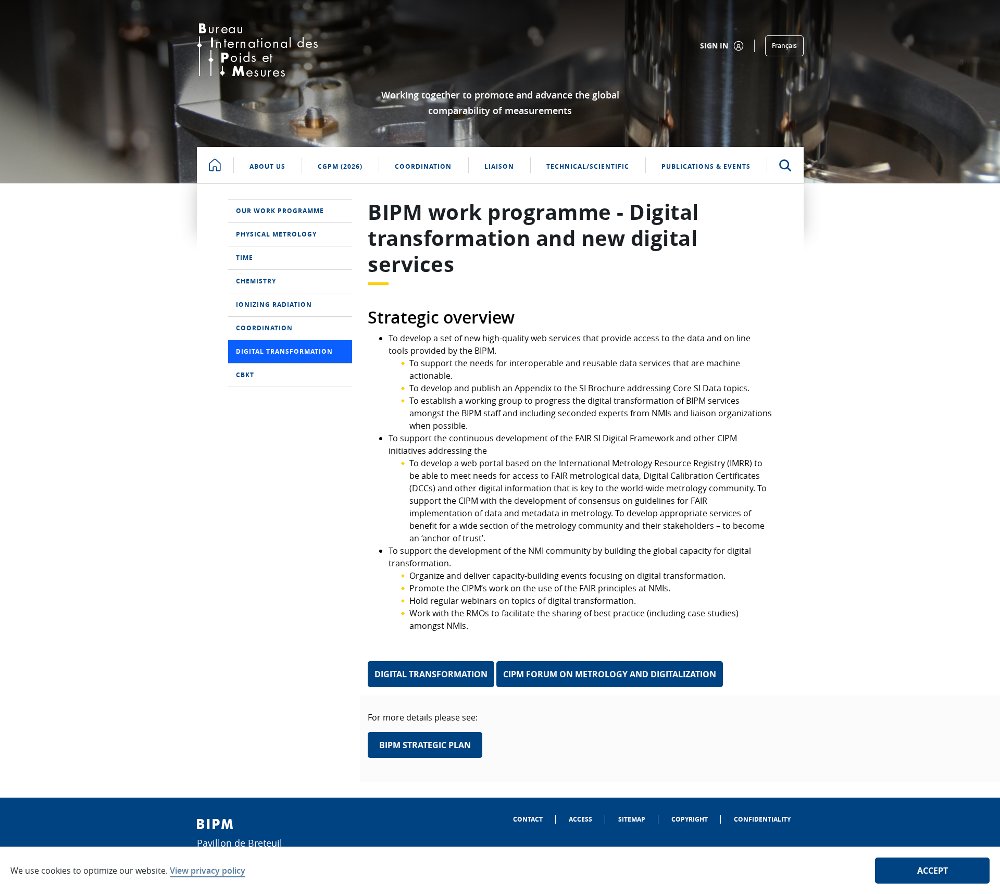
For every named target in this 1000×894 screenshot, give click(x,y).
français (784, 45)
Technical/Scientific (587, 166)
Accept (932, 870)
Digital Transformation (431, 674)
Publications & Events (706, 166)
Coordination (423, 166)
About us (267, 166)
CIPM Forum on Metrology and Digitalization (609, 674)
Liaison (499, 166)
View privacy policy (207, 870)
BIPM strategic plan (425, 745)
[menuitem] (290, 211)
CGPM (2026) (340, 166)
